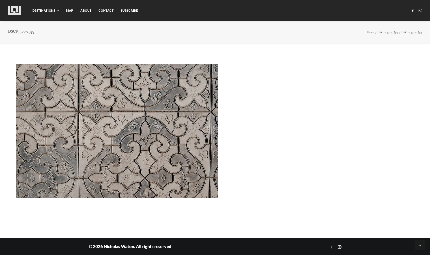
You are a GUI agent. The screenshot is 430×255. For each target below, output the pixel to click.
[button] (413, 10)
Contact (106, 10)
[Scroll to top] (420, 244)
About (85, 10)
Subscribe (129, 10)
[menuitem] (45, 10)
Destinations (43, 10)
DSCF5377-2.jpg (387, 32)
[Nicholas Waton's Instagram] (339, 247)
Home (370, 32)
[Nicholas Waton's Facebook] (332, 247)
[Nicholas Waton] (14, 10)
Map (69, 10)
